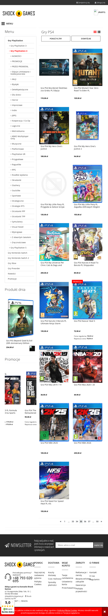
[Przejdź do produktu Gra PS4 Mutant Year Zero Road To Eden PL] (87, 67)
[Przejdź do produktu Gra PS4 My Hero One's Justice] (54, 125)
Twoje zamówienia (67, 576)
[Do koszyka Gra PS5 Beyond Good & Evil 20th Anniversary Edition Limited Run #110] (32, 348)
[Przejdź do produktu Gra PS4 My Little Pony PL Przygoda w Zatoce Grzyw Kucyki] (54, 183)
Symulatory (17, 221)
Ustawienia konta (67, 583)
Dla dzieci (16, 94)
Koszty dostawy (52, 574)
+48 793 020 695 (22, 579)
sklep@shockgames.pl (14, 596)
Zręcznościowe (19, 242)
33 (73, 521)
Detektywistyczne (20, 89)
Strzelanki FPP (18, 211)
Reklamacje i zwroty (81, 574)
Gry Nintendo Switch (17, 252)
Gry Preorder (14, 268)
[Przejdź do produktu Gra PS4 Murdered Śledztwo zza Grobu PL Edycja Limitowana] (54, 67)
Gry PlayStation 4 (19, 51)
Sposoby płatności (52, 583)
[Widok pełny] (99, 32)
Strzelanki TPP (18, 216)
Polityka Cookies (37, 583)
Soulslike (16, 190)
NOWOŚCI (16, 56)
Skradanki (16, 180)
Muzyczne (16, 143)
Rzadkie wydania (20, 175)
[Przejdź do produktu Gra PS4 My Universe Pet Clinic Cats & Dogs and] (54, 241)
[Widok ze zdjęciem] (95, 32)
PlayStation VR (18, 154)
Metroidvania (18, 131)
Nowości (12, 273)
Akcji (14, 79)
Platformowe (18, 149)
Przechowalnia (69, 588)
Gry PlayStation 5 (18, 247)
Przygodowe (17, 159)
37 (89, 521)
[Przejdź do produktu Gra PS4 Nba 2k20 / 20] (87, 363)
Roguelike (16, 164)
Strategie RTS (18, 206)
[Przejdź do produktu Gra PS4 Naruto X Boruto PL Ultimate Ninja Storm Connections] (54, 300)
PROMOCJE (17, 61)
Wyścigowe (17, 232)
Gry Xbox (12, 263)
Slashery (16, 185)
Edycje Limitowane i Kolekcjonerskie (21, 72)
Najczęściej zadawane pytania (39, 575)
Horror (15, 100)
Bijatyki (15, 84)
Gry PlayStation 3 (18, 45)
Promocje (12, 278)
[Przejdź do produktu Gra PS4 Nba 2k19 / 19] (54, 363)
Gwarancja (81, 585)
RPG (14, 169)
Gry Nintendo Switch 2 (18, 258)
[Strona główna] (19, 13)
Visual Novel (17, 227)
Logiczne (16, 126)
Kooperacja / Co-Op (21, 120)
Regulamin (94, 579)
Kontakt (93, 572)
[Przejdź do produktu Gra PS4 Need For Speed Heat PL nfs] (54, 480)
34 (77, 521)
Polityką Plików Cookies (67, 610)
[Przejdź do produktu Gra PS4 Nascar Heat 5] (87, 300)
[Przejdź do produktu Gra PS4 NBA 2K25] (54, 422)
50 (97, 521)
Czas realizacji (54, 578)
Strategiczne (18, 201)
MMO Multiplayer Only (20, 137)
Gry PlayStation (15, 40)
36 (85, 521)
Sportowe (16, 195)
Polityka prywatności (81, 590)
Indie (14, 110)
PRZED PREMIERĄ (20, 66)
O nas (92, 576)
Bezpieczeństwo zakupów (82, 580)
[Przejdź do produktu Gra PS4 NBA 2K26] (87, 422)
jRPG (14, 115)
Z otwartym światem (21, 237)
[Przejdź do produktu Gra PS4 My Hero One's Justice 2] (87, 125)
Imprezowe (17, 105)
